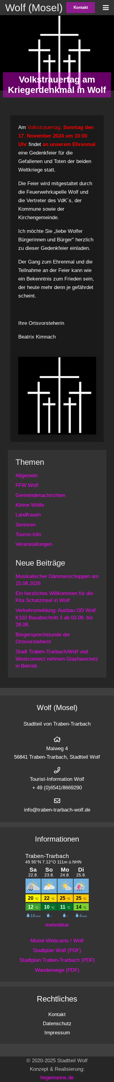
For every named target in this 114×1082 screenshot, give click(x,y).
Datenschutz (57, 1023)
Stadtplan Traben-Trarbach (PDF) (57, 960)
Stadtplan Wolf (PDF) (57, 950)
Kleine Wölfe (30, 505)
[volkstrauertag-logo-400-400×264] (57, 395)
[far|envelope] (57, 801)
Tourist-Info (28, 534)
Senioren (26, 525)
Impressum (57, 1033)
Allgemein (27, 475)
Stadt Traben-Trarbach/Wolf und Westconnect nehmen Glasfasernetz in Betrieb (57, 659)
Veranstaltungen (34, 544)
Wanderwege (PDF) (57, 970)
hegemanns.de (57, 1077)
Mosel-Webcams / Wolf (57, 941)
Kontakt (57, 1014)
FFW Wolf (27, 485)
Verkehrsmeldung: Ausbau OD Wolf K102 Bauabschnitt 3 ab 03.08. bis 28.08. (56, 617)
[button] (105, 8)
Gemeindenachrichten (40, 495)
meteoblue (57, 925)
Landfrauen (28, 515)
